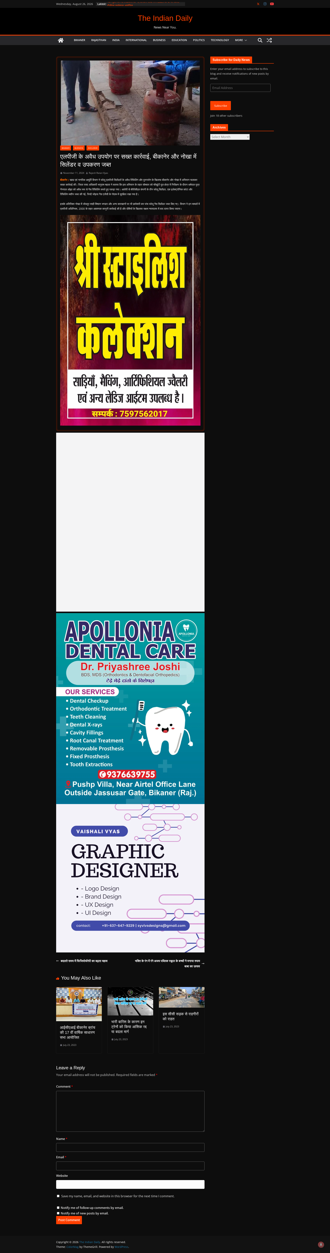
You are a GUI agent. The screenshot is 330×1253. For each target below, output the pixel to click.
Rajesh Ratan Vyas (98, 173)
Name (61, 1139)
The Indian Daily (165, 18)
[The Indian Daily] (60, 40)
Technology (220, 40)
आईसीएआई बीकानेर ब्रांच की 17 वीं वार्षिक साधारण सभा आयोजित (77, 1032)
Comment (64, 1086)
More (239, 40)
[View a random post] (269, 40)
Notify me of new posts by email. (84, 1213)
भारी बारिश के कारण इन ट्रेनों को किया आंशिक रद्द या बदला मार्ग (129, 1027)
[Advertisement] (130, 522)
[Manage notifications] (321, 1245)
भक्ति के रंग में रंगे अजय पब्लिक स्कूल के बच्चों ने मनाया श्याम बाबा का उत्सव (167, 963)
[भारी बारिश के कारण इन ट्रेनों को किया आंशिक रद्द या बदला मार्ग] (130, 990)
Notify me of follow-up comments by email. (92, 1208)
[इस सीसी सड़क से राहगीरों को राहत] (182, 990)
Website (62, 1176)
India (116, 40)
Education (179, 40)
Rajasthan (98, 40)
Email (61, 1157)
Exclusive (93, 148)
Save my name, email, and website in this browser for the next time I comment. (118, 1196)
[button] (245, 40)
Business (159, 40)
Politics (199, 40)
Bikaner (79, 40)
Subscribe (220, 106)
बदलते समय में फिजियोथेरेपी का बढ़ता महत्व (84, 961)
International (136, 40)
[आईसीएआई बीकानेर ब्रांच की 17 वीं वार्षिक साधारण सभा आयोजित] (79, 990)
